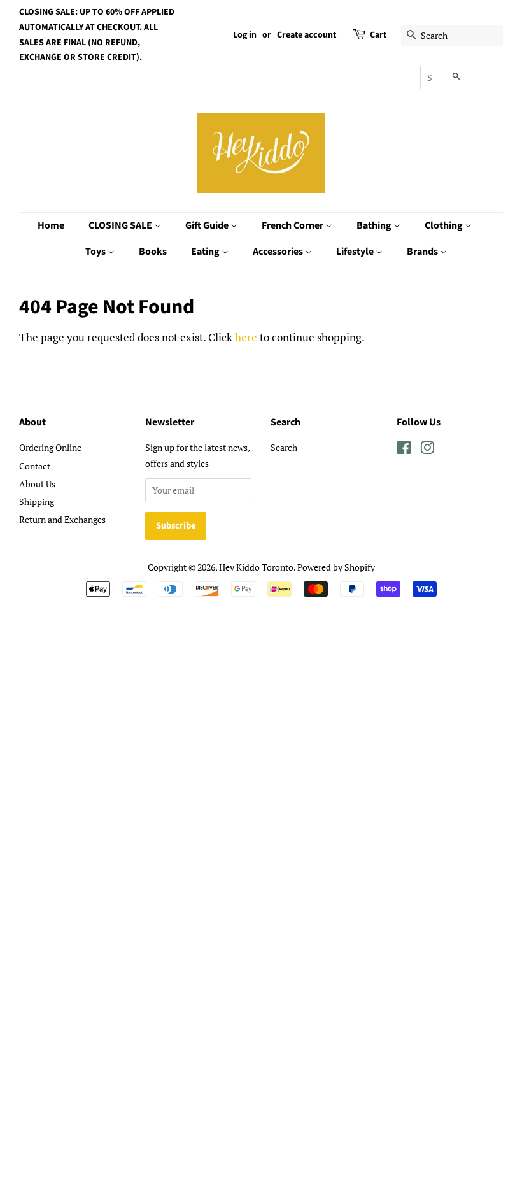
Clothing (445, 225)
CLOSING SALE (121, 225)
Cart (378, 35)
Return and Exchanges (62, 519)
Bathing (374, 225)
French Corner (293, 225)
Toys (96, 252)
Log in (245, 35)
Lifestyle (356, 252)
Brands (423, 252)
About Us (37, 484)
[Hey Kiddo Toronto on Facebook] (404, 450)
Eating (206, 252)
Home (51, 225)
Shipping (36, 501)
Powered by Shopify (336, 567)
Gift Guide (207, 225)
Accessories (279, 252)
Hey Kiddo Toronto (256, 567)
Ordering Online (50, 447)
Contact (34, 466)
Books (153, 252)
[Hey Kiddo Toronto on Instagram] (427, 450)
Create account (306, 35)
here (246, 337)
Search (284, 447)
